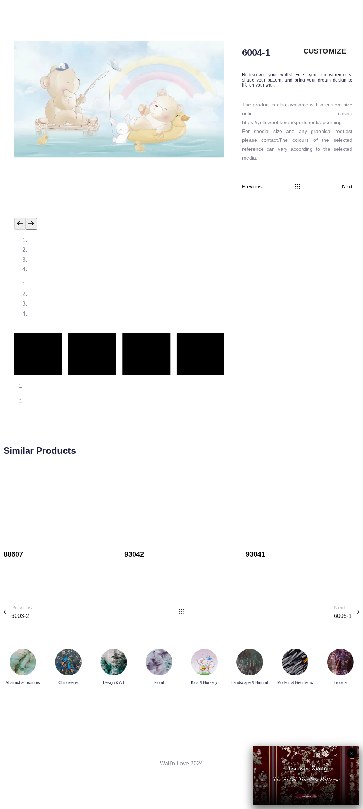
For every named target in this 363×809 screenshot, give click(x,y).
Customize (324, 51)
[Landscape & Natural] (249, 668)
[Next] (31, 224)
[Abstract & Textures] (22, 668)
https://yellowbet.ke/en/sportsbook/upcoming (296, 122)
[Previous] (20, 224)
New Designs (21, 565)
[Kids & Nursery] (204, 668)
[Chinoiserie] (68, 668)
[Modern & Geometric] (295, 668)
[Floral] (159, 668)
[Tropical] (340, 668)
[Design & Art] (113, 668)
